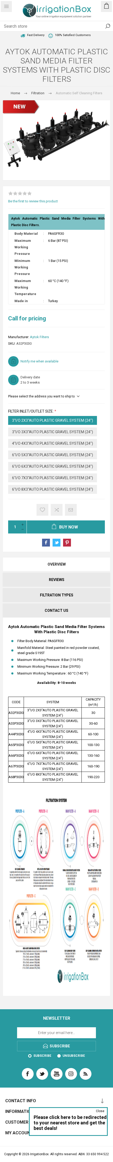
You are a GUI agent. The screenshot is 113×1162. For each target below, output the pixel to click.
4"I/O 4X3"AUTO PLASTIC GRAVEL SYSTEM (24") (52, 443)
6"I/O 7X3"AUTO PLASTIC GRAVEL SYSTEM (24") (52, 478)
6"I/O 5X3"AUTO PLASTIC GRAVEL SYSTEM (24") (52, 455)
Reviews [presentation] (56, 580)
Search (107, 26)
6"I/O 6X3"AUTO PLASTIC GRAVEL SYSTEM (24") (52, 466)
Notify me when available (39, 361)
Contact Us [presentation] (56, 610)
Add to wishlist (42, 510)
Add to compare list (57, 510)
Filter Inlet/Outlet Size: (31, 411)
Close (100, 1111)
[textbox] (51, 26)
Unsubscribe (74, 1056)
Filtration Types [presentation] (56, 595)
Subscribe (42, 1056)
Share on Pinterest (67, 543)
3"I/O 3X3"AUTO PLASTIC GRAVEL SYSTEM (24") (52, 432)
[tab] (56, 564)
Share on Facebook (46, 543)
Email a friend (71, 510)
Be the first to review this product (33, 201)
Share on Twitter (56, 543)
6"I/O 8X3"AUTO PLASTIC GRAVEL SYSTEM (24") (52, 489)
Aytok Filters (39, 337)
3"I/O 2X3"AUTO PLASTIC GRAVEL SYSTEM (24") (52, 420)
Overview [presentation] (57, 564)
